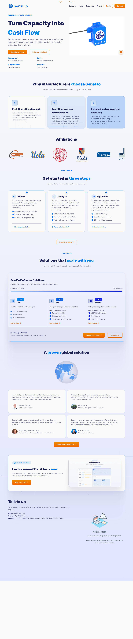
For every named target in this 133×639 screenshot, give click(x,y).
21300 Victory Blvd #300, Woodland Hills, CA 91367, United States (39, 518)
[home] (18, 6)
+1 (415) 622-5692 (20, 516)
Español (71, 2)
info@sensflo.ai (19, 514)
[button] (72, 6)
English (61, 2)
